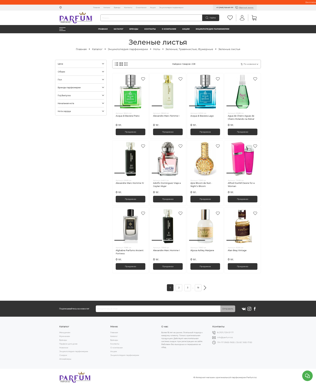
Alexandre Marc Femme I (166, 116)
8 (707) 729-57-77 (225, 332)
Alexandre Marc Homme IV (130, 183)
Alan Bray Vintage (237, 250)
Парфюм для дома (68, 344)
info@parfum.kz (225, 337)
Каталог (107, 7)
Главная (96, 7)
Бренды (117, 7)
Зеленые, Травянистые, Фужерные (189, 49)
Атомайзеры (65, 359)
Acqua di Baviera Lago (202, 116)
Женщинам (64, 332)
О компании (141, 7)
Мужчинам (64, 336)
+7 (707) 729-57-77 (224, 7)
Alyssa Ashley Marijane (202, 250)
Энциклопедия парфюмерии (171, 7)
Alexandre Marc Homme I (166, 250)
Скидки (63, 355)
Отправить (227, 308)
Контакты (128, 7)
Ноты (156, 49)
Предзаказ (130, 132)
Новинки (63, 347)
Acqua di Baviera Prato (128, 116)
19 (198, 287)
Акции (153, 7)
